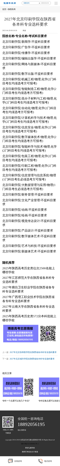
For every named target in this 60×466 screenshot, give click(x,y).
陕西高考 (12, 9)
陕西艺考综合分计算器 (30, 452)
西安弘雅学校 (30, 448)
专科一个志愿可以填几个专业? (16, 401)
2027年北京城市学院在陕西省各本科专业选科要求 (32, 359)
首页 (4, 9)
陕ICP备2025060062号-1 (30, 444)
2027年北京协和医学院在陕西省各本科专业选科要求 (33, 352)
